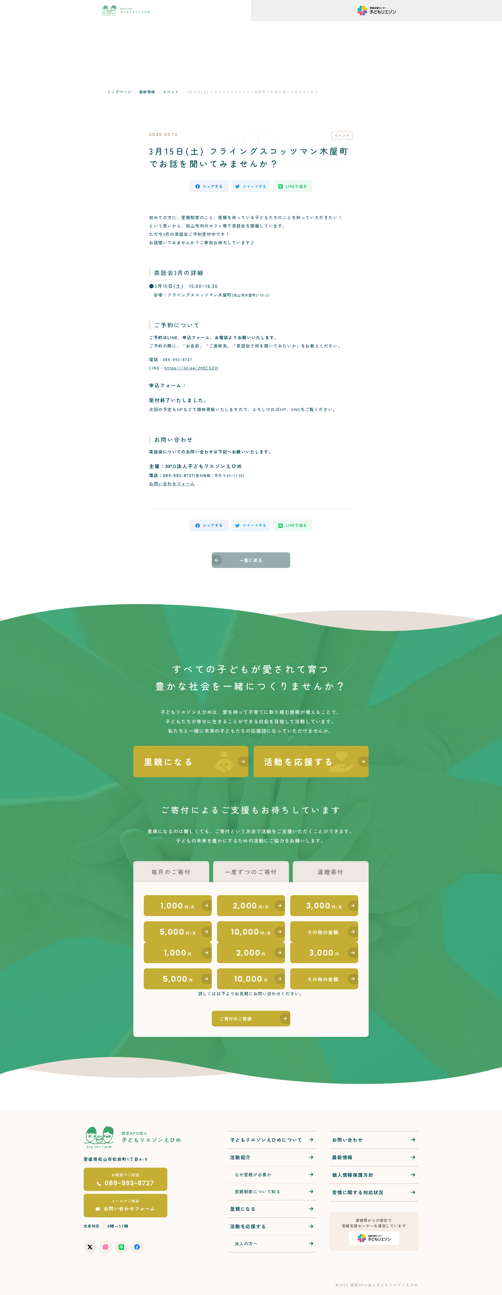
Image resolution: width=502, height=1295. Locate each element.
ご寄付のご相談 (236, 1018)
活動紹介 (240, 26)
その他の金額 (323, 932)
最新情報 (265, 26)
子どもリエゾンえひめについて (266, 1139)
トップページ (119, 91)
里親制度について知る (255, 1191)
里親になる (243, 1208)
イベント (171, 91)
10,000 (251, 932)
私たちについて (206, 26)
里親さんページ (475, 27)
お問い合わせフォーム (172, 483)
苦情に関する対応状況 (358, 1192)
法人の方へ (292, 27)
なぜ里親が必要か (250, 1174)
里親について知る (367, 26)
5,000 (177, 932)
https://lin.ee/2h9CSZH (191, 368)
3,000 (324, 905)
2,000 (251, 905)
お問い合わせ (323, 27)
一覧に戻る (251, 560)
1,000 (178, 905)
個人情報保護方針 (352, 1174)
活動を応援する (419, 26)
